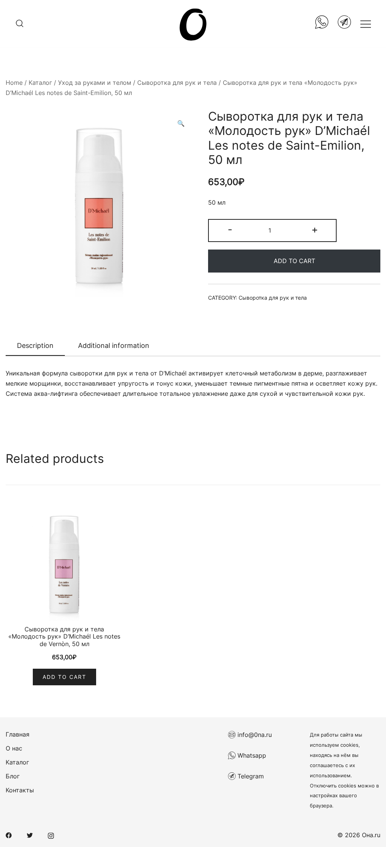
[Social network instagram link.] (51, 835)
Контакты (20, 790)
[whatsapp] (321, 23)
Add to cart (294, 261)
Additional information (113, 345)
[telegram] (344, 23)
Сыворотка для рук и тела (177, 82)
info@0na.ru (254, 734)
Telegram (250, 776)
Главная (17, 734)
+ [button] (314, 229)
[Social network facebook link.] (9, 835)
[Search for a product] (19, 23)
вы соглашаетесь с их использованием (334, 765)
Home (14, 82)
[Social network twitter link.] (30, 835)
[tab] (35, 346)
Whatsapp (251, 755)
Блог (13, 776)
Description (35, 345)
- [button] (230, 229)
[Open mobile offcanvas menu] (365, 23)
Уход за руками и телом (94, 82)
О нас (14, 748)
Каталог (40, 82)
